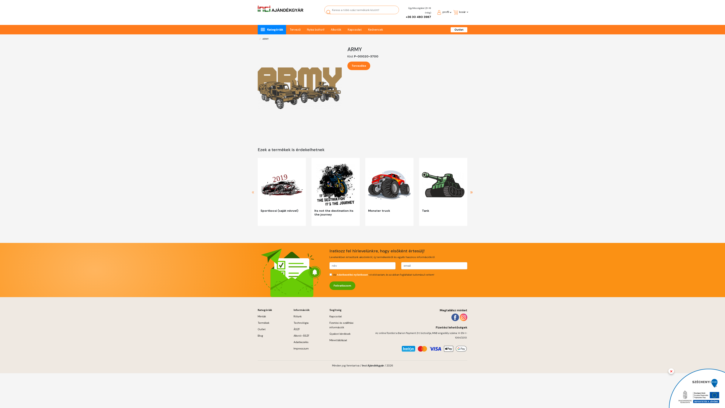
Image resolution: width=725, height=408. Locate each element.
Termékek (263, 323)
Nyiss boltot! (315, 30)
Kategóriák (275, 30)
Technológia (301, 323)
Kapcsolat (355, 30)
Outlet (459, 29)
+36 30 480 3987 (418, 17)
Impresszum (301, 348)
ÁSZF (297, 329)
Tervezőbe (359, 65)
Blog (260, 335)
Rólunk (298, 316)
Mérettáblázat (338, 340)
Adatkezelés (301, 342)
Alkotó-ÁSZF (301, 335)
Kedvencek (375, 30)
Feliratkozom (342, 285)
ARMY (265, 38)
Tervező (295, 30)
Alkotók (336, 30)
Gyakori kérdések (340, 333)
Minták (262, 316)
